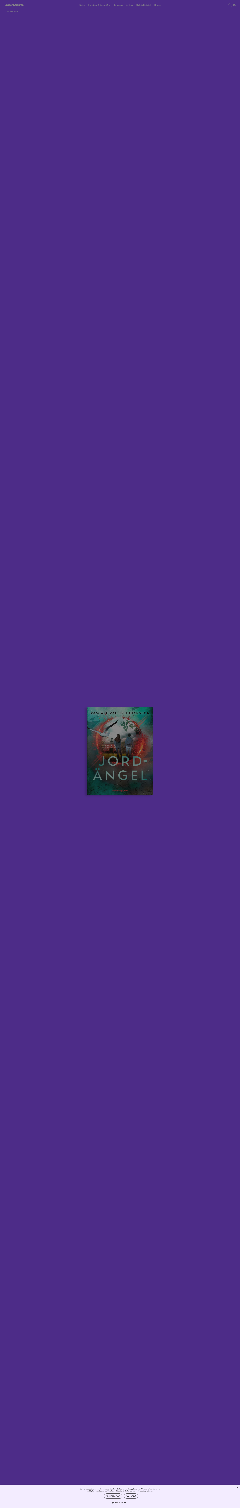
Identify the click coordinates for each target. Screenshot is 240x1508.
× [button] (237, 1487)
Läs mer (150, 1491)
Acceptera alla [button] (113, 1496)
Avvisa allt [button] (131, 1496)
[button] (120, 1502)
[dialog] (120, 754)
